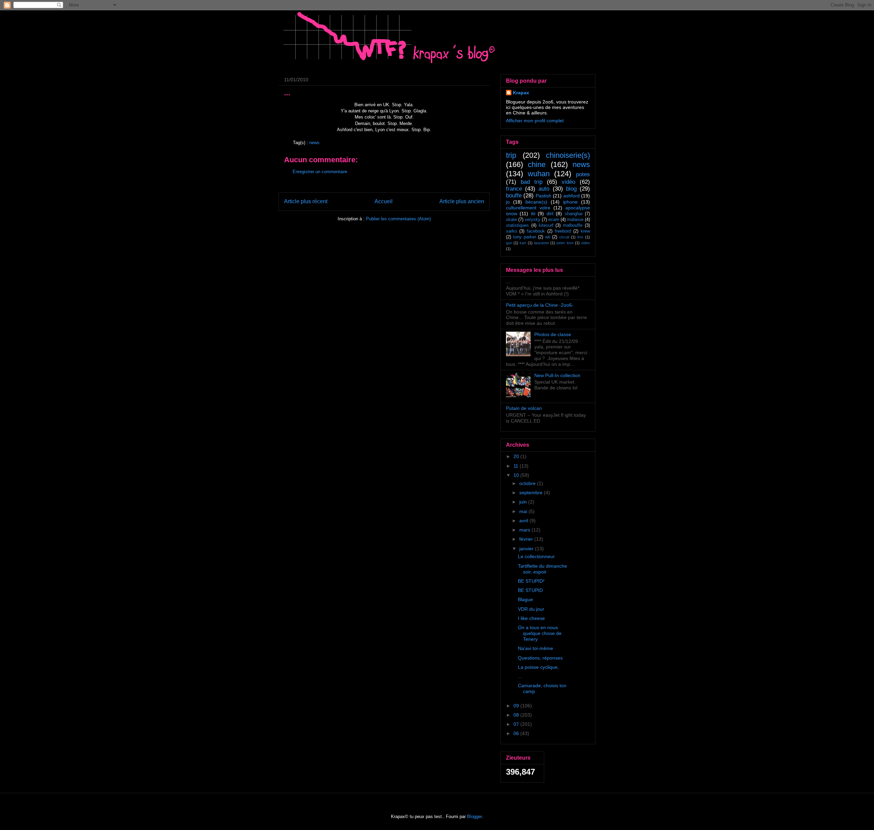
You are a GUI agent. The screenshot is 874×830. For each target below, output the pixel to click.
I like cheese (531, 618)
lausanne (541, 243)
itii (533, 213)
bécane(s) (536, 202)
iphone (570, 202)
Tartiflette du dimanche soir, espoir (542, 569)
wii (547, 237)
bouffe (514, 195)
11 (516, 466)
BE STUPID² (531, 581)
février (526, 539)
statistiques (517, 225)
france (514, 188)
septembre (531, 492)
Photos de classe (552, 334)
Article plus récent (305, 201)
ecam (553, 219)
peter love (564, 243)
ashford (571, 195)
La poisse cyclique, (538, 667)
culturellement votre (528, 207)
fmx (580, 237)
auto (543, 188)
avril (524, 520)
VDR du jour (531, 609)
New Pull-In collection (557, 375)
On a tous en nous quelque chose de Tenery (540, 633)
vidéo (568, 182)
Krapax (521, 92)
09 (516, 705)
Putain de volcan (524, 408)
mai (523, 511)
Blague (525, 599)
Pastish (543, 195)
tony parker (524, 237)
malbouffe (572, 225)
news (314, 142)
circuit (564, 237)
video (585, 243)
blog (571, 188)
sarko (511, 231)
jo (508, 202)
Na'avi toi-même (535, 648)
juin (523, 501)
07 (516, 724)
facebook (536, 231)
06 (516, 733)
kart (523, 243)
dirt (550, 213)
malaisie (575, 219)
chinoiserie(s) (568, 155)
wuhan (539, 173)
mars (525, 529)
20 (516, 456)
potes (583, 174)
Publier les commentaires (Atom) (398, 218)
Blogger (474, 816)
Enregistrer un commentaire (320, 171)
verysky (532, 219)
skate (511, 219)
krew (585, 231)
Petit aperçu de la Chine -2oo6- (540, 305)
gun (509, 243)
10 (516, 475)
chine (537, 164)
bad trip (531, 182)
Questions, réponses (540, 658)
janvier (527, 548)
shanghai (573, 213)
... (508, 281)
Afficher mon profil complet (535, 120)
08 (516, 715)
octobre (528, 483)
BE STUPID (530, 590)
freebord (563, 231)
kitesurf (546, 225)
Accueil (384, 201)
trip (511, 155)
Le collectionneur (536, 556)
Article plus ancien (461, 201)
